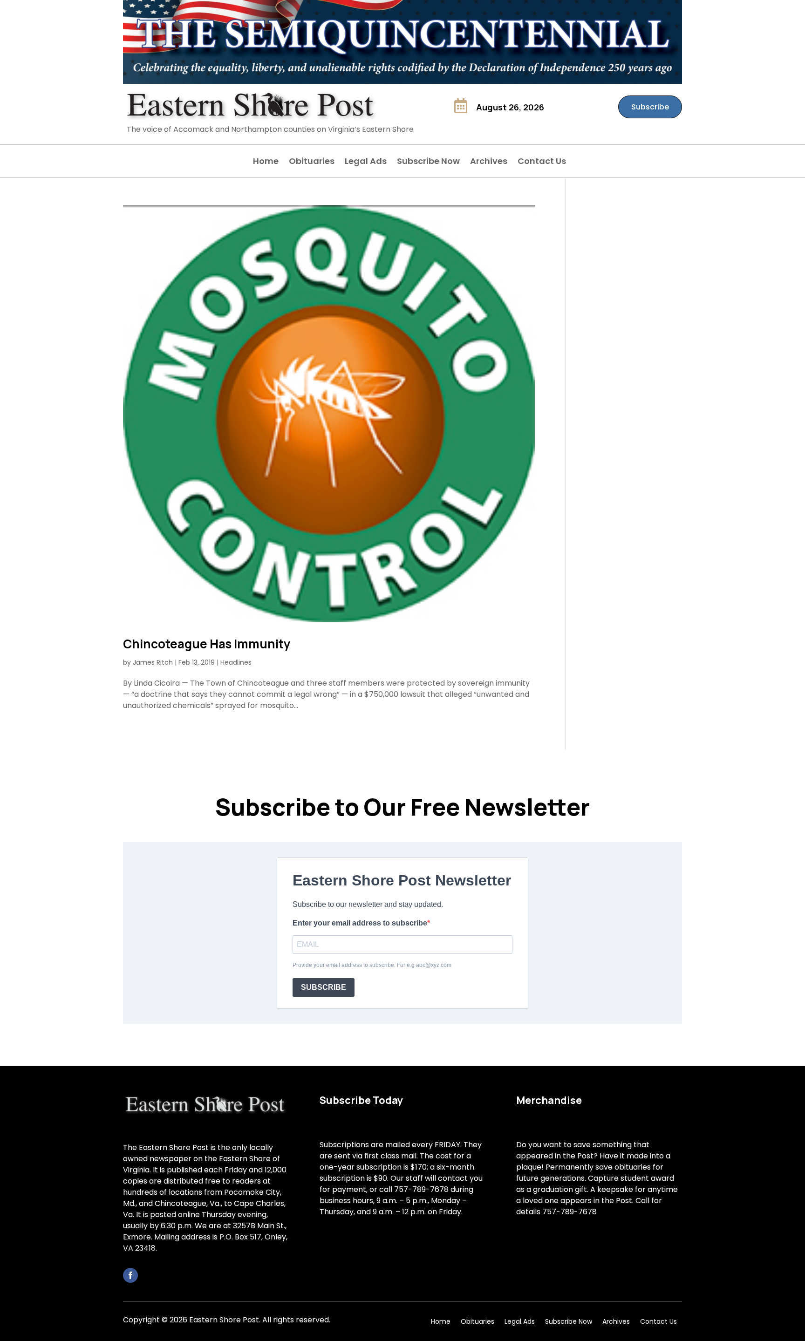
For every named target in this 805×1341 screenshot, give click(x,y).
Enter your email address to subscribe (360, 923)
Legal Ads (366, 162)
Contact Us (542, 162)
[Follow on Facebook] (130, 1275)
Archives (488, 162)
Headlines (236, 662)
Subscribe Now (428, 162)
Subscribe (650, 107)
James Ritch (153, 662)
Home (266, 162)
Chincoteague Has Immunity (207, 643)
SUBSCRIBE (323, 987)
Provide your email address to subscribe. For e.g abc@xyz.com (372, 965)
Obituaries (311, 162)
